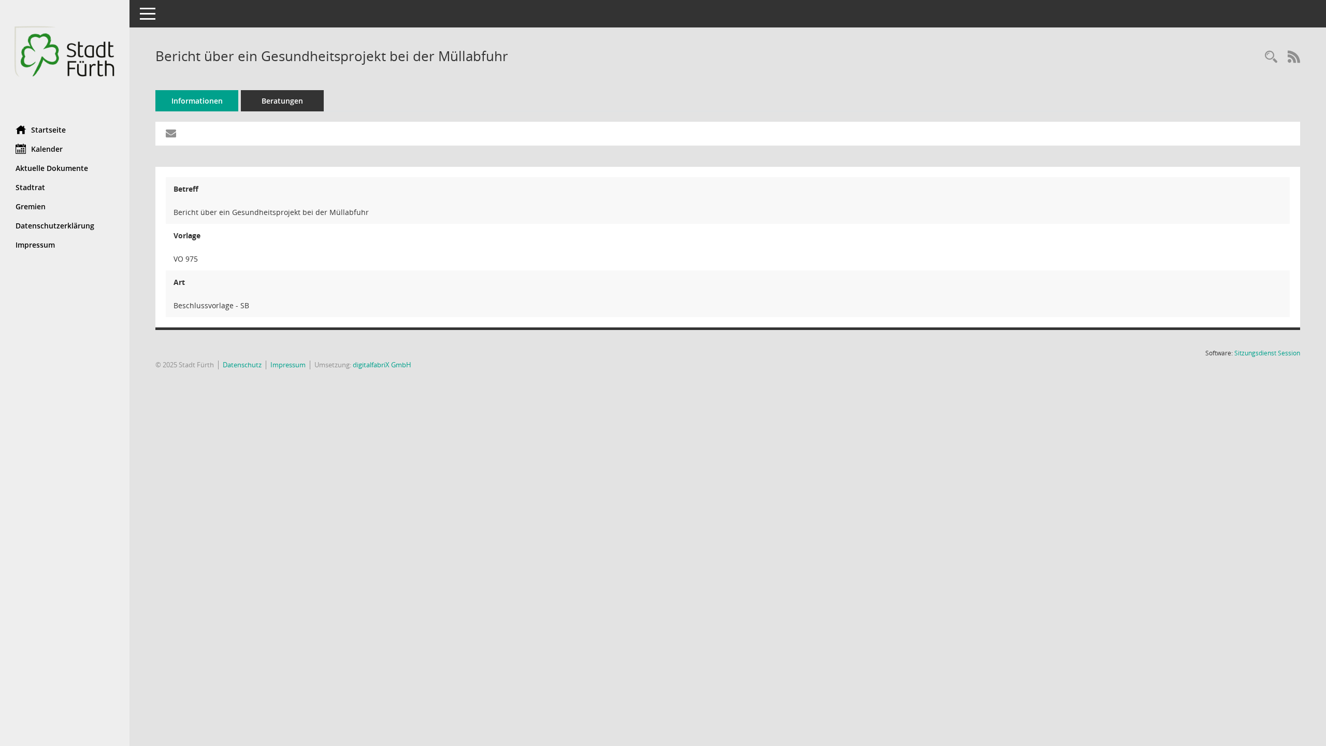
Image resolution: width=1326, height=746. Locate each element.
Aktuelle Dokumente (52, 168)
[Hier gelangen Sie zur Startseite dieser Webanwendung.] (64, 58)
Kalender (47, 149)
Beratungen (282, 101)
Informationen (197, 101)
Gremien (31, 206)
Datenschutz (242, 364)
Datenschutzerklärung (55, 226)
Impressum (35, 245)
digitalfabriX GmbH (382, 364)
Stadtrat (30, 187)
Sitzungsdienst (1267, 353)
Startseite (48, 130)
